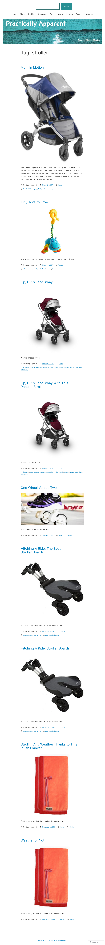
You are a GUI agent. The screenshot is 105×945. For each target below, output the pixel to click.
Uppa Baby (78, 367)
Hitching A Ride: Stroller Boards (45, 648)
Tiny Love (48, 269)
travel (57, 189)
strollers (51, 189)
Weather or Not (32, 840)
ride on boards (38, 635)
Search (66, 6)
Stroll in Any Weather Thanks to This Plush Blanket (49, 746)
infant (25, 269)
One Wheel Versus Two (39, 488)
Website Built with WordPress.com (52, 940)
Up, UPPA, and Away (37, 282)
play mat (31, 269)
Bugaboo (26, 367)
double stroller (35, 367)
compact (34, 189)
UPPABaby (24, 370)
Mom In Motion (32, 67)
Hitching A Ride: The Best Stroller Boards (41, 550)
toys (53, 269)
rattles (36, 269)
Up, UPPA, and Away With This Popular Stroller (44, 385)
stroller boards (58, 367)
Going (60, 185)
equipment (44, 367)
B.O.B (25, 189)
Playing (60, 265)
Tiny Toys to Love (34, 202)
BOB (29, 189)
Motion (40, 189)
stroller (46, 189)
